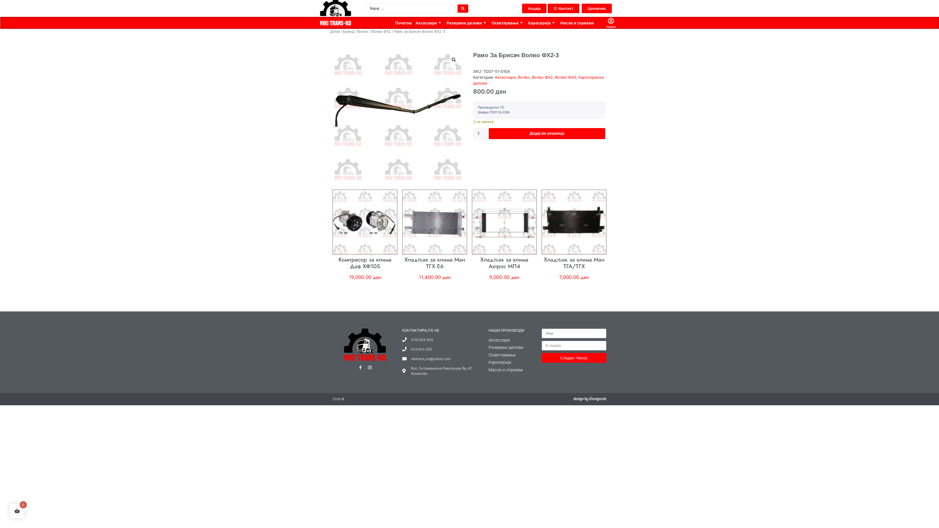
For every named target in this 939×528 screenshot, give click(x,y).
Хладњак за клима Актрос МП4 (504, 263)
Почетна (403, 23)
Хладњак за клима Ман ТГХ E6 (434, 263)
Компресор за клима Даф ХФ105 (364, 263)
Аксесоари (426, 23)
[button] (453, 59)
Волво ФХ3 (565, 77)
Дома (335, 31)
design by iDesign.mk (589, 399)
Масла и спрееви (577, 23)
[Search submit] (463, 8)
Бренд (348, 31)
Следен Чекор (574, 357)
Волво (362, 31)
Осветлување (505, 23)
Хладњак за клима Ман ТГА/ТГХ (574, 263)
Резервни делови (464, 23)
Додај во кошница (547, 133)
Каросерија (539, 23)
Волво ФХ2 (381, 31)
